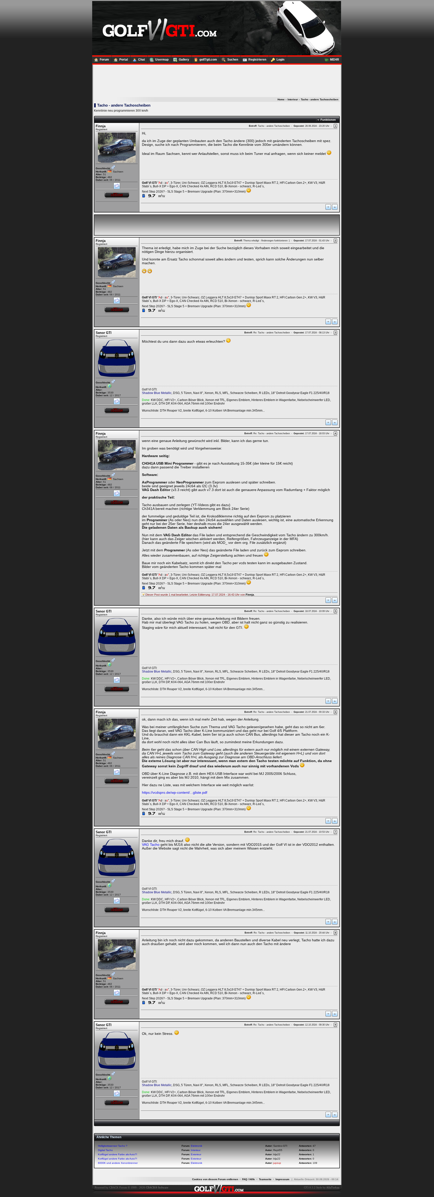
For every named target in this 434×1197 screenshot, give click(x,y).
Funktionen (328, 119)
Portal (123, 59)
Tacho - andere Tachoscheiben (319, 99)
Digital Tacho (105, 1150)
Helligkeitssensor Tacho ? (112, 1145)
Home (281, 99)
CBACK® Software (157, 1187)
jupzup (277, 1163)
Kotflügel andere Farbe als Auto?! (117, 1154)
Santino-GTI (280, 1145)
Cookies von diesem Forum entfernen (215, 1179)
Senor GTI (104, 333)
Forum (104, 59)
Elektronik (196, 1145)
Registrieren (257, 59)
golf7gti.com (208, 59)
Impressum (282, 1179)
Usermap (162, 59)
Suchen (232, 59)
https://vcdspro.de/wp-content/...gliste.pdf (174, 792)
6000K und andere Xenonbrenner (118, 1163)
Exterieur (196, 1154)
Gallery (184, 59)
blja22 (276, 1154)
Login (280, 59)
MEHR (334, 59)
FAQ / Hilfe (248, 1179)
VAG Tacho (150, 845)
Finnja (100, 126)
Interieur (293, 99)
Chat (141, 59)
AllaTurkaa (332, 1187)
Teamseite (265, 1179)
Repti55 (277, 1150)
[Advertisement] (217, 80)
